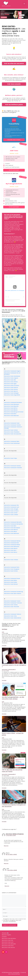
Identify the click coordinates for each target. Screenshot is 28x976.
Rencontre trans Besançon (11, 404)
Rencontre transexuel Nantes (12, 541)
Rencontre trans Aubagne (11, 393)
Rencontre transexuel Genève (12, 465)
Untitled (4, 629)
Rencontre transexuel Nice (11, 542)
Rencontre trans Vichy (10, 616)
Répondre (6, 845)
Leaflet (10, 350)
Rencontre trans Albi (10, 380)
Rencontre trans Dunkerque (12, 443)
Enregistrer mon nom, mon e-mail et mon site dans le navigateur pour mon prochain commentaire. (14, 920)
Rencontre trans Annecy (11, 389)
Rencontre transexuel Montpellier (13, 524)
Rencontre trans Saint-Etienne (12, 593)
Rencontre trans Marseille (9, 944)
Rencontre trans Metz (10, 526)
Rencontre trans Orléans (11, 559)
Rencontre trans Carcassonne (12, 434)
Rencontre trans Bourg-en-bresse (13, 411)
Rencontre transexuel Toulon (12, 601)
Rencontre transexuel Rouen (12, 578)
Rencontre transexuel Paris (11, 567)
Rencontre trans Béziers (11, 410)
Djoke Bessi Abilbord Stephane (15, 834)
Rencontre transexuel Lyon (11, 507)
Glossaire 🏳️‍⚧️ (5, 933)
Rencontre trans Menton (11, 529)
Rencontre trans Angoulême (12, 395)
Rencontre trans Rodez (10, 582)
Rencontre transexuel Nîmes (12, 544)
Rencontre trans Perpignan (11, 569)
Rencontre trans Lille (7, 940)
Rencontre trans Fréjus (10, 458)
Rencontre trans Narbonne (11, 546)
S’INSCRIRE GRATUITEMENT (14, 139)
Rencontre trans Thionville (11, 606)
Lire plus (4, 645)
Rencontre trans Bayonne (11, 406)
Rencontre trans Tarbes (11, 604)
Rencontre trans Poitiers (11, 571)
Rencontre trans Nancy (10, 552)
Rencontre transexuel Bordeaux (13, 402)
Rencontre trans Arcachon (11, 385)
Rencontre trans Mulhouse (11, 533)
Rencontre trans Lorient (11, 512)
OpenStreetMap (16, 350)
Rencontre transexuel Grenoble (13, 467)
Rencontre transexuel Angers (12, 371)
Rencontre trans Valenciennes (12, 618)
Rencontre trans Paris (8, 945)
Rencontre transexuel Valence (12, 614)
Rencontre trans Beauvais (11, 415)
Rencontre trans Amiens (11, 381)
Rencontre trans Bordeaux (9, 938)
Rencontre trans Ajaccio (11, 391)
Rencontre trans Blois (10, 413)
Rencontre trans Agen (10, 383)
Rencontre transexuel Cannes (12, 425)
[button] (7, 322)
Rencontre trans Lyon (7, 942)
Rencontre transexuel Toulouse (13, 603)
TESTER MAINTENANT (14, 170)
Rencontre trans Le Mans (11, 514)
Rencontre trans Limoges (11, 509)
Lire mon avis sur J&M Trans (10, 173)
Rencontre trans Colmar (11, 430)
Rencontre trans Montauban (12, 527)
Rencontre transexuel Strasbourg (13, 591)
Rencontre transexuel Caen (12, 423)
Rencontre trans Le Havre (11, 511)
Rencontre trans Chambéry (11, 432)
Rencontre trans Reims (10, 580)
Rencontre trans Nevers (10, 548)
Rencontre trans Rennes (11, 584)
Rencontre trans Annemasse (12, 376)
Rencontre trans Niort (10, 550)
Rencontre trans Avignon (11, 378)
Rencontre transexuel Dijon (11, 441)
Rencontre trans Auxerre (11, 387)
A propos (4, 936)
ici (14, 880)
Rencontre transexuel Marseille (13, 522)
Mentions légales (6, 934)
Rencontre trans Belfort (11, 408)
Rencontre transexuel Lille (11, 505)
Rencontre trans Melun (10, 531)
